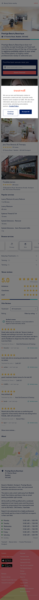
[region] (19, 102)
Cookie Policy (14, 106)
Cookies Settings (10, 113)
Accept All (25, 112)
